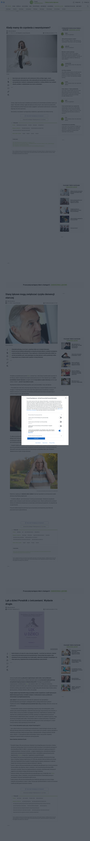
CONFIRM (36, 438)
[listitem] (45, 415)
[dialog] (45, 420)
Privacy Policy (52, 442)
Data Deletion (38, 442)
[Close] (66, 398)
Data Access (45, 442)
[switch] (60, 417)
